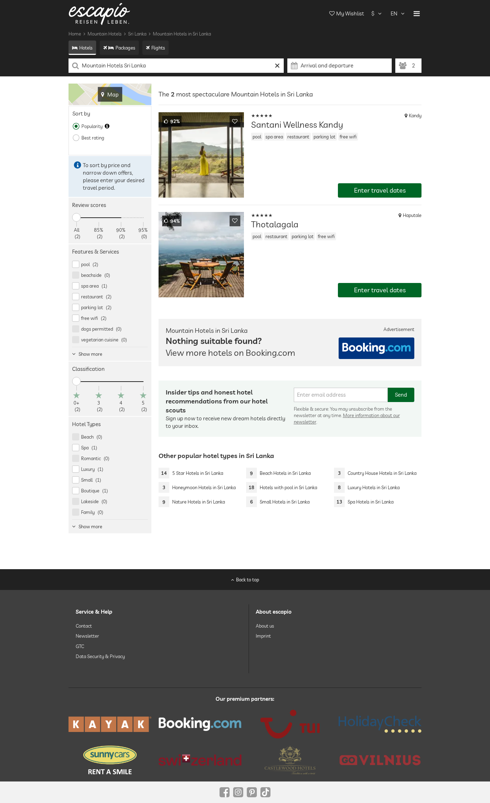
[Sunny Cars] (110, 760)
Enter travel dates (380, 190)
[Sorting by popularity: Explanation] (107, 126)
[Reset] (277, 65)
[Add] (235, 121)
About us (265, 626)
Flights (158, 48)
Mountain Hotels (105, 34)
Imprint (263, 636)
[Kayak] (110, 724)
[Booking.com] (200, 724)
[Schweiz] (200, 760)
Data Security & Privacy (100, 656)
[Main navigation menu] (416, 13)
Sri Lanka (137, 34)
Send (401, 394)
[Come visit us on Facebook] (225, 792)
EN (394, 13)
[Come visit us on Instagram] (238, 792)
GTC (80, 646)
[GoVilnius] (380, 759)
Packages (125, 48)
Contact (84, 626)
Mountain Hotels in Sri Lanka (182, 34)
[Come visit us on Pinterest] (252, 792)
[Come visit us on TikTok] (265, 792)
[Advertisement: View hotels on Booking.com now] (376, 348)
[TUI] (290, 724)
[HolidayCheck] (380, 724)
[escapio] (99, 13)
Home (75, 34)
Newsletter (87, 636)
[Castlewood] (290, 760)
